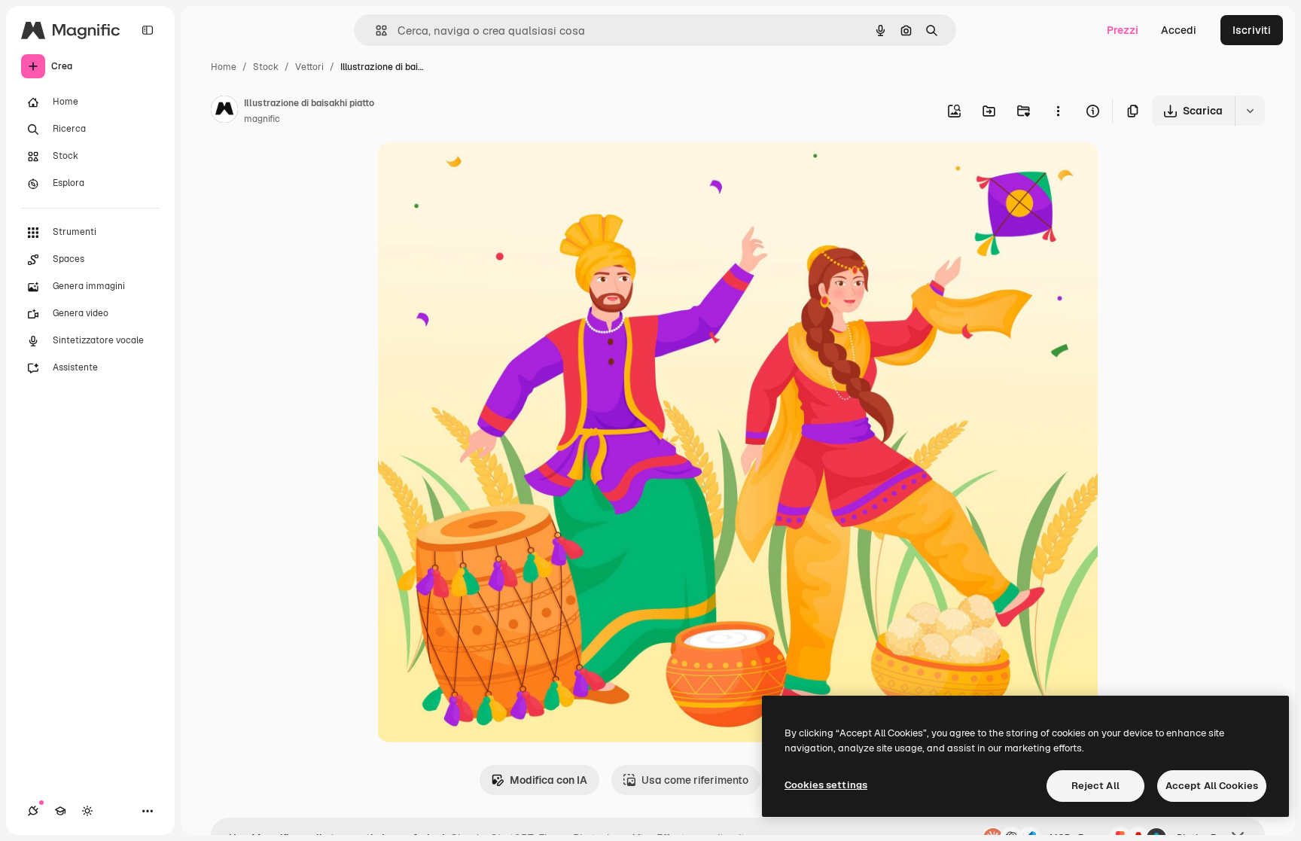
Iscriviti (1251, 30)
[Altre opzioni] (1058, 111)
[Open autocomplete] (375, 30)
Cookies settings (826, 785)
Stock (266, 67)
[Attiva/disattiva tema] (87, 811)
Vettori (309, 67)
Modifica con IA (548, 780)
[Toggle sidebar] (148, 30)
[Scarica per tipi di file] (1250, 111)
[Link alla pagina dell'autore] (224, 111)
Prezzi (1122, 30)
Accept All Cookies (1211, 785)
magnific (262, 119)
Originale (476, 171)
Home (223, 67)
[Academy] (60, 811)
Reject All (1095, 785)
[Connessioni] (33, 811)
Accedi (1178, 30)
